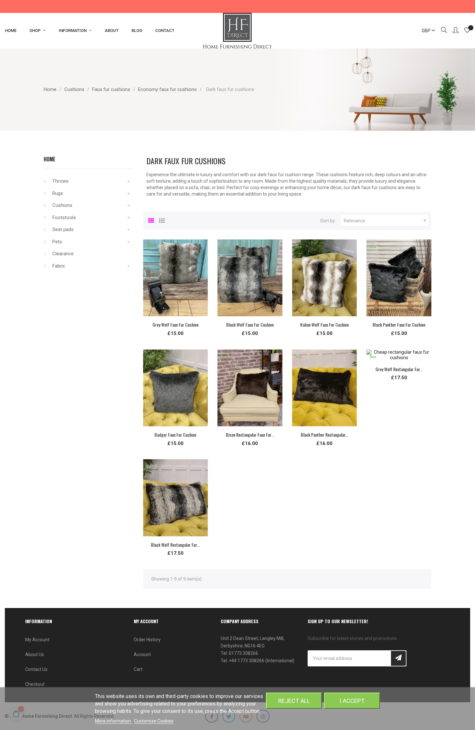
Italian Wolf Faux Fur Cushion (324, 324)
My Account (37, 639)
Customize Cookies (154, 721)
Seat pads (63, 229)
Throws (60, 181)
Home (49, 159)
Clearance (63, 254)
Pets (57, 242)
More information (113, 721)
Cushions (62, 205)
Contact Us (36, 669)
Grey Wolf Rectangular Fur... (399, 369)
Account (142, 654)
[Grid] (151, 220)
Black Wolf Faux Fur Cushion (250, 324)
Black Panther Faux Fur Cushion (399, 324)
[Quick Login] (453, 30)
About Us (34, 654)
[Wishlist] (467, 31)
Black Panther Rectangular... (324, 434)
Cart (138, 669)
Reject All (294, 700)
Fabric (58, 266)
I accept (352, 700)
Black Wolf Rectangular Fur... (175, 544)
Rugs (57, 193)
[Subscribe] (398, 658)
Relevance (386, 220)
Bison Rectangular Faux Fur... (250, 434)
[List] (162, 220)
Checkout (35, 684)
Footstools (64, 217)
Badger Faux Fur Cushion (175, 434)
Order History (147, 639)
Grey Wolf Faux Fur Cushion (175, 324)
